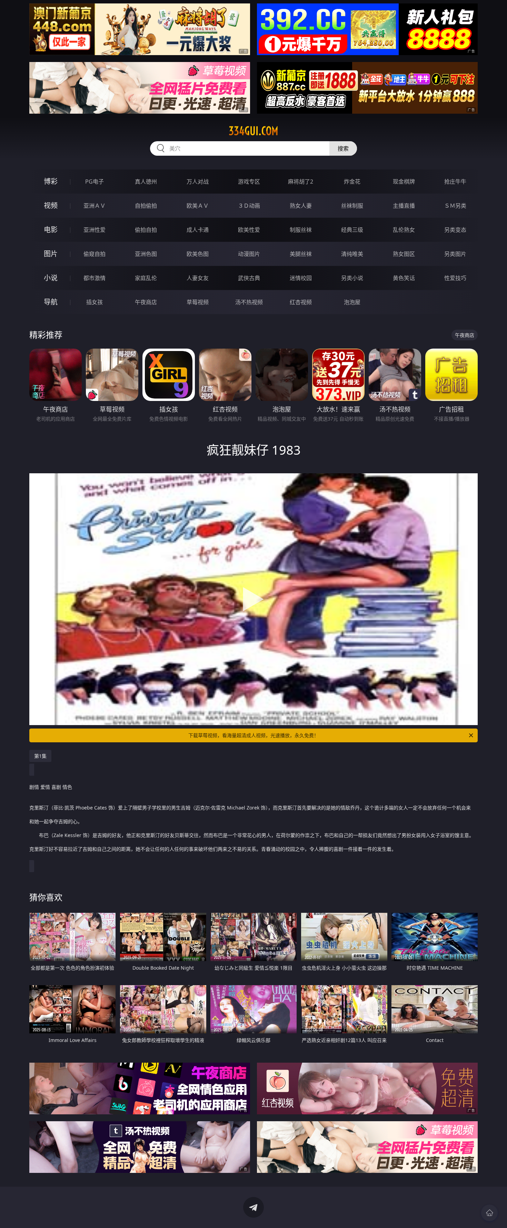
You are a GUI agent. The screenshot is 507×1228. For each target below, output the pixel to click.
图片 (51, 253)
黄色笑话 (404, 278)
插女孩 (94, 302)
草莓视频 (198, 302)
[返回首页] (489, 1213)
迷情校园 (301, 278)
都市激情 (94, 278)
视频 (51, 205)
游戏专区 (249, 181)
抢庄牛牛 (455, 181)
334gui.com (253, 131)
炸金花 (352, 181)
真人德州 (146, 181)
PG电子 (94, 181)
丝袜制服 (352, 205)
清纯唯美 (352, 254)
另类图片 (455, 254)
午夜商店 (146, 302)
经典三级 (352, 230)
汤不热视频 (249, 302)
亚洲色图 (146, 254)
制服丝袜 (301, 230)
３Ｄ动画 (249, 205)
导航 (51, 302)
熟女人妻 (301, 205)
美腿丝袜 (301, 254)
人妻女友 (198, 278)
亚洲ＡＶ (94, 205)
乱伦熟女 (404, 230)
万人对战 (198, 181)
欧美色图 (198, 254)
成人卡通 (198, 230)
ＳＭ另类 (455, 205)
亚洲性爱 (94, 230)
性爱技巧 (455, 278)
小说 (51, 277)
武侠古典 (249, 278)
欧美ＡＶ (198, 205)
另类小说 (352, 278)
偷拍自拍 (146, 230)
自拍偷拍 (146, 205)
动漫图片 (249, 254)
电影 (51, 229)
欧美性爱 (249, 230)
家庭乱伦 (146, 278)
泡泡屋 (352, 302)
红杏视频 (301, 302)
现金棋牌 (404, 181)
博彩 (51, 181)
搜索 (343, 148)
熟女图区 (404, 254)
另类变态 (455, 230)
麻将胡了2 (300, 181)
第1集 (40, 756)
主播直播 (404, 205)
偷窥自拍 (94, 254)
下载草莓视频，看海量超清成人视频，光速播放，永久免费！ (253, 735)
